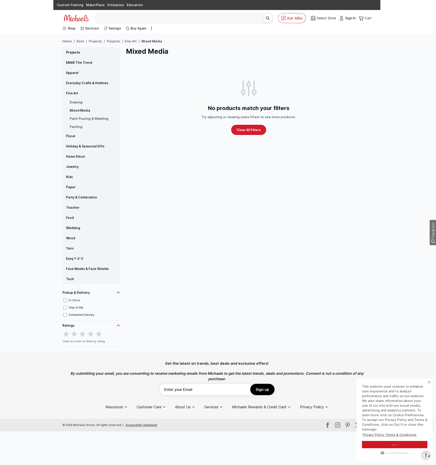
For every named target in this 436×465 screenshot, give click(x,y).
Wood (70, 238)
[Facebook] (327, 425)
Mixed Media (80, 110)
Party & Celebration (81, 197)
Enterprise (115, 5)
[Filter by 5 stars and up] (98, 334)
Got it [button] (394, 444)
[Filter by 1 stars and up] (66, 334)
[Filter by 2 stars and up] (74, 334)
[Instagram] (337, 425)
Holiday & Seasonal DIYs (85, 146)
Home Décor (75, 156)
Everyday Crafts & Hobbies (87, 83)
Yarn (70, 248)
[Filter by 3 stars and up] (82, 334)
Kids (69, 177)
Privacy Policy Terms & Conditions (389, 435)
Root (80, 41)
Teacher (72, 207)
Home (67, 41)
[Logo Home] (76, 18)
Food (70, 218)
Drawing (76, 102)
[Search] (267, 18)
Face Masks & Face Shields (87, 269)
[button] (395, 452)
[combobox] (180, 18)
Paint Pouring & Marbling (89, 118)
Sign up (262, 389)
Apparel (72, 73)
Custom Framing (70, 5)
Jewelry (72, 167)
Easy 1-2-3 (74, 258)
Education (135, 5)
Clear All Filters (249, 130)
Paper (71, 187)
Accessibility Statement (141, 425)
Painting (76, 127)
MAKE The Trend (79, 62)
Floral (70, 136)
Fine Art (131, 41)
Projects (95, 41)
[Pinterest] (347, 425)
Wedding (73, 228)
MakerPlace (95, 5)
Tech (70, 279)
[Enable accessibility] (426, 455)
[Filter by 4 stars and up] (90, 334)
